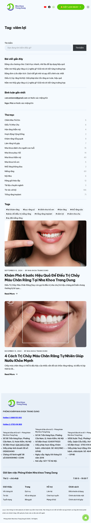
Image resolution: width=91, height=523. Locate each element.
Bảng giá (28, 500)
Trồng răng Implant (13, 194)
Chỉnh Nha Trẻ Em (12, 120)
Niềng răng (9, 171)
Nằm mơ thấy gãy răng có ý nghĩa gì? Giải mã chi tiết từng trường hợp (35, 69)
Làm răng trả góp (12, 143)
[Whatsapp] (53, 7)
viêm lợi (60, 214)
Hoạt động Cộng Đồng (14, 134)
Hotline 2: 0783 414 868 (12, 424)
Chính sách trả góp (76, 500)
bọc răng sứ (29, 209)
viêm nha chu (74, 214)
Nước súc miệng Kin (39, 98)
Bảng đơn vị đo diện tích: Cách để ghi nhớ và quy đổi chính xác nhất (34, 73)
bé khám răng (13, 209)
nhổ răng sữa (77, 209)
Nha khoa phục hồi (13, 153)
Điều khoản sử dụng (76, 491)
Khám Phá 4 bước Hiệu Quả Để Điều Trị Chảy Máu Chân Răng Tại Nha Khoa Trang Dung (42, 277)
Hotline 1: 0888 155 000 (12, 418)
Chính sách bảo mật (76, 496)
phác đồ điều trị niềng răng (19, 214)
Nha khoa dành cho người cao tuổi (19, 148)
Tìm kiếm (8, 43)
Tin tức (5, 496)
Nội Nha (8, 176)
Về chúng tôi (8, 491)
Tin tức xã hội (10, 190)
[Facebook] (49, 7)
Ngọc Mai (9, 103)
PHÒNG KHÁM (9, 411)
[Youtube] (45, 7)
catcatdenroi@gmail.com (16, 98)
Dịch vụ (28, 491)
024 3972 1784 (22, 445)
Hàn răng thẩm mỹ (13, 129)
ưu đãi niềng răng (15, 218)
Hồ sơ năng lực (30, 496)
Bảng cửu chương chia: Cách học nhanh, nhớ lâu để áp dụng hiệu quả (35, 64)
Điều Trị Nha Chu (12, 125)
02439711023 (54, 441)
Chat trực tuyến (53, 496)
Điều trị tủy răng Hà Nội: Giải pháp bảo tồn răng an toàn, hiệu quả (33, 78)
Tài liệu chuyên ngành (14, 185)
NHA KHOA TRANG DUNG (27, 411)
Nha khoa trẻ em (12, 162)
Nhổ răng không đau (13, 166)
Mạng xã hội (51, 500)
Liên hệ (49, 491)
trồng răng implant (44, 214)
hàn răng (62, 209)
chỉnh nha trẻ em (46, 209)
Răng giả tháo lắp (12, 180)
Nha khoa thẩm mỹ (13, 157)
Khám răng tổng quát (14, 139)
